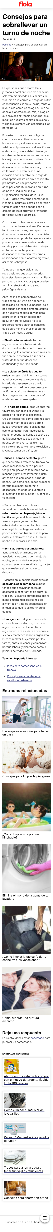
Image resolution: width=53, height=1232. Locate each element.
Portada (6, 44)
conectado (37, 1038)
